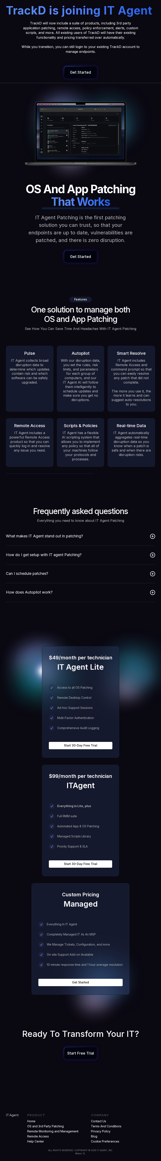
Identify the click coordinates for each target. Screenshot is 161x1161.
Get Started (80, 982)
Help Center (35, 1141)
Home (31, 1121)
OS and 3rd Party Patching (45, 1126)
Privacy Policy (100, 1131)
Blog (94, 1136)
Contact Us (98, 1121)
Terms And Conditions (106, 1126)
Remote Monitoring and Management (52, 1131)
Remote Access (38, 1136)
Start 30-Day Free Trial (80, 745)
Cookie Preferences (105, 1141)
